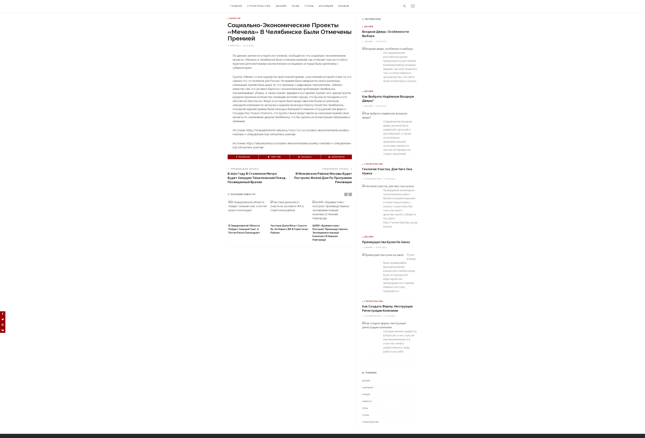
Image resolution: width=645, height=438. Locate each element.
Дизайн (281, 6)
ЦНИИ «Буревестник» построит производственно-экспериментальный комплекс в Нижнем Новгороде (330, 232)
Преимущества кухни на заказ (386, 242)
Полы (295, 6)
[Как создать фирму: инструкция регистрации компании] (388, 325)
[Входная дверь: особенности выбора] (387, 48)
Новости (235, 18)
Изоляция (326, 6)
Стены (309, 6)
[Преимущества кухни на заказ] (382, 254)
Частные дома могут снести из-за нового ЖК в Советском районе (289, 229)
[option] (247, 217)
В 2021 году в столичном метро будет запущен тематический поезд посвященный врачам (257, 178)
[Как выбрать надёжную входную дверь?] (388, 115)
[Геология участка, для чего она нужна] (388, 186)
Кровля (343, 6)
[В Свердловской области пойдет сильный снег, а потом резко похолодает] (247, 211)
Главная (236, 6)
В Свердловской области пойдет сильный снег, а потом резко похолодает (244, 229)
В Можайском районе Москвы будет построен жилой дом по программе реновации (323, 178)
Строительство (259, 6)
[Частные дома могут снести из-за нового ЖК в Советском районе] (289, 211)
